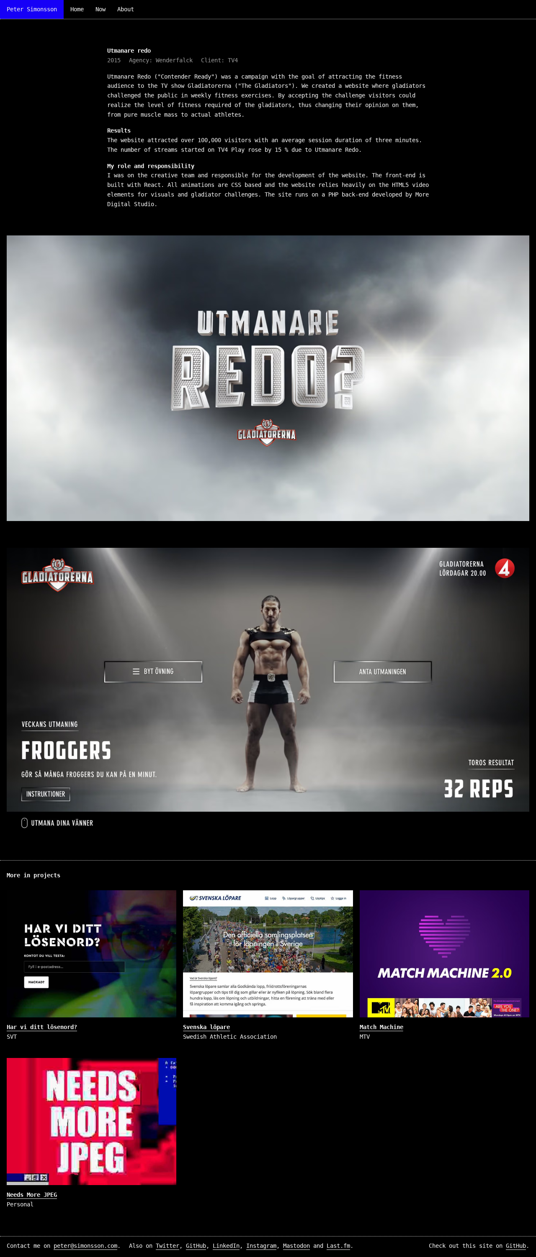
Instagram (261, 1245)
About (125, 9)
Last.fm (338, 1245)
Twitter (167, 1245)
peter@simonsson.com (85, 1245)
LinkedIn (226, 1245)
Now (100, 9)
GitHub (196, 1245)
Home (77, 9)
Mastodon (296, 1245)
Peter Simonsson (32, 9)
